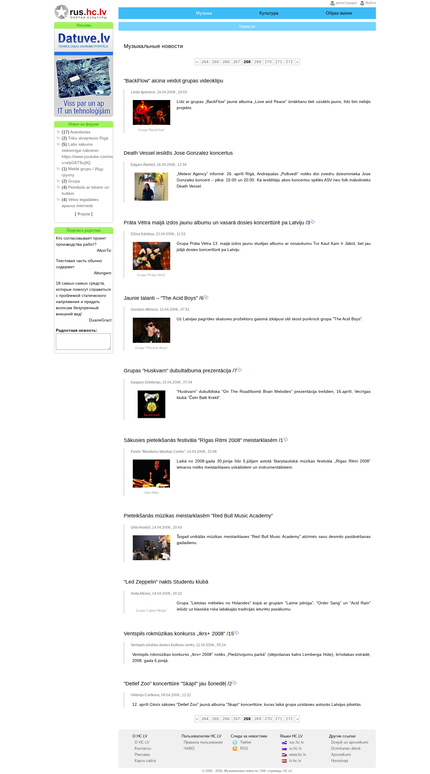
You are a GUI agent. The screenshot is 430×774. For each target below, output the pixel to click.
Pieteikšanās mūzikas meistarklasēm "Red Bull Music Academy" (198, 516)
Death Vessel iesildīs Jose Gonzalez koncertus (178, 153)
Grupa (74, 181)
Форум (83, 213)
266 (226, 61)
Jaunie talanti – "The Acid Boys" (161, 298)
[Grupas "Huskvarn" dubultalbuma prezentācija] (151, 417)
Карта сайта (145, 761)
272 (289, 61)
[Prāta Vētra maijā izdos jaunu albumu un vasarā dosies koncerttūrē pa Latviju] (151, 269)
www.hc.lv (297, 755)
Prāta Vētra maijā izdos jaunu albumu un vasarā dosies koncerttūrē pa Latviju (214, 223)
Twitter (245, 742)
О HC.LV (142, 742)
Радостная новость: (76, 330)
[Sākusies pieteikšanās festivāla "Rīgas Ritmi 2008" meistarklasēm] (151, 486)
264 (205, 61)
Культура (268, 13)
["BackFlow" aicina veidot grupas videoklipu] (151, 123)
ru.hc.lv (295, 749)
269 (257, 61)
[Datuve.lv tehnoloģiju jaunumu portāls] (83, 115)
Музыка (204, 13)
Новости (247, 26)
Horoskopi (339, 761)
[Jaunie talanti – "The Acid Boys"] (151, 341)
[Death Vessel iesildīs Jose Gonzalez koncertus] (151, 199)
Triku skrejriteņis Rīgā (88, 138)
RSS (244, 749)
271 (278, 61)
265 (215, 61)
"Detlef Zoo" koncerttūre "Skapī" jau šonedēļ (175, 684)
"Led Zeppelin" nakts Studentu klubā (166, 582)
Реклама (142, 755)
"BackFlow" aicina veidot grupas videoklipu (173, 81)
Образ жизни (339, 13)
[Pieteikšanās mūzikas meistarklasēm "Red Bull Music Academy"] (151, 559)
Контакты (143, 749)
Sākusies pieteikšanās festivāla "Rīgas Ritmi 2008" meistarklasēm (200, 440)
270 (268, 61)
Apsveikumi (341, 755)
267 (236, 61)
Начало (145, 13)
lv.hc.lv (295, 761)
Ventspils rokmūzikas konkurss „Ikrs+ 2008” (174, 634)
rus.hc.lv (296, 742)
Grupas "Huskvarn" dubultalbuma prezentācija (177, 371)
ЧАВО (189, 749)
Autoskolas (80, 132)
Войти (371, 3)
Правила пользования (203, 742)
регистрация (346, 3)
